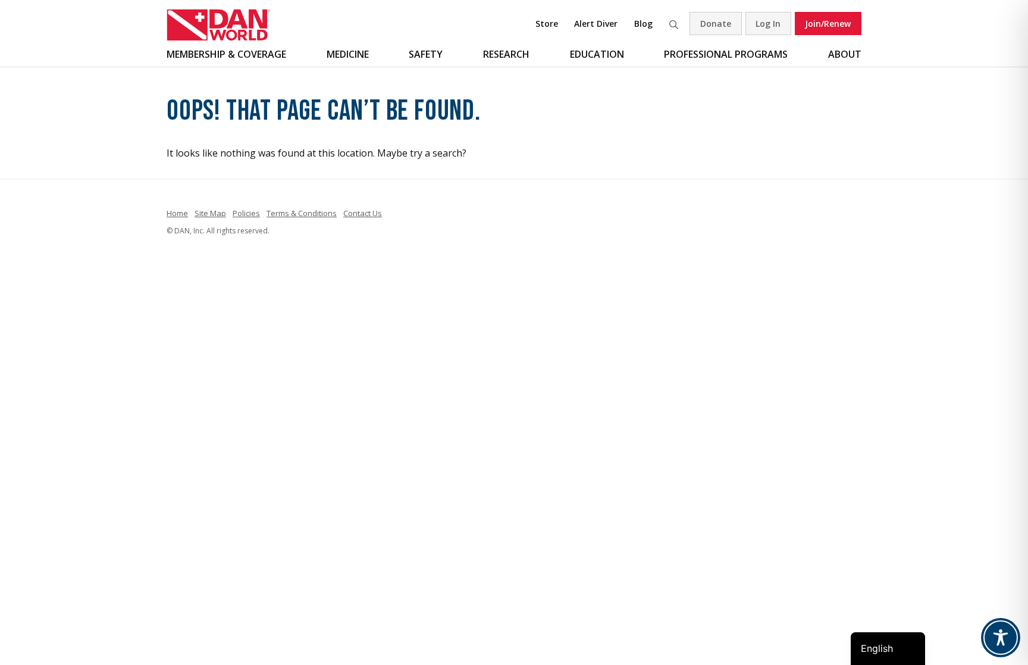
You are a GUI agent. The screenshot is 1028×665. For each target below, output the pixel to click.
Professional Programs (726, 54)
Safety (426, 54)
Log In (768, 23)
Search (673, 23)
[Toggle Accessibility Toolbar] (1000, 637)
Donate (715, 23)
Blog (643, 23)
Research (506, 54)
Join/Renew (828, 23)
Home (177, 213)
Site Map (210, 213)
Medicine (348, 54)
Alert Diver (596, 23)
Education (597, 54)
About (844, 54)
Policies (246, 213)
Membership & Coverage (226, 54)
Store (546, 23)
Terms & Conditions (302, 213)
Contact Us (362, 213)
